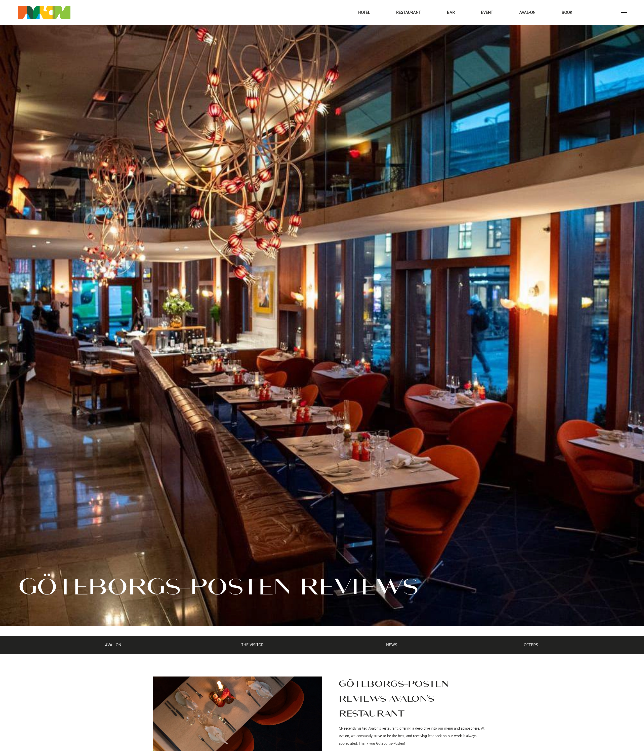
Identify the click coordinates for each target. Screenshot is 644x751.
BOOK (567, 12)
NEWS (391, 644)
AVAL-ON (527, 12)
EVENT (487, 12)
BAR (451, 12)
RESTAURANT (408, 12)
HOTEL (364, 12)
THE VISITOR (252, 644)
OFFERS (531, 644)
